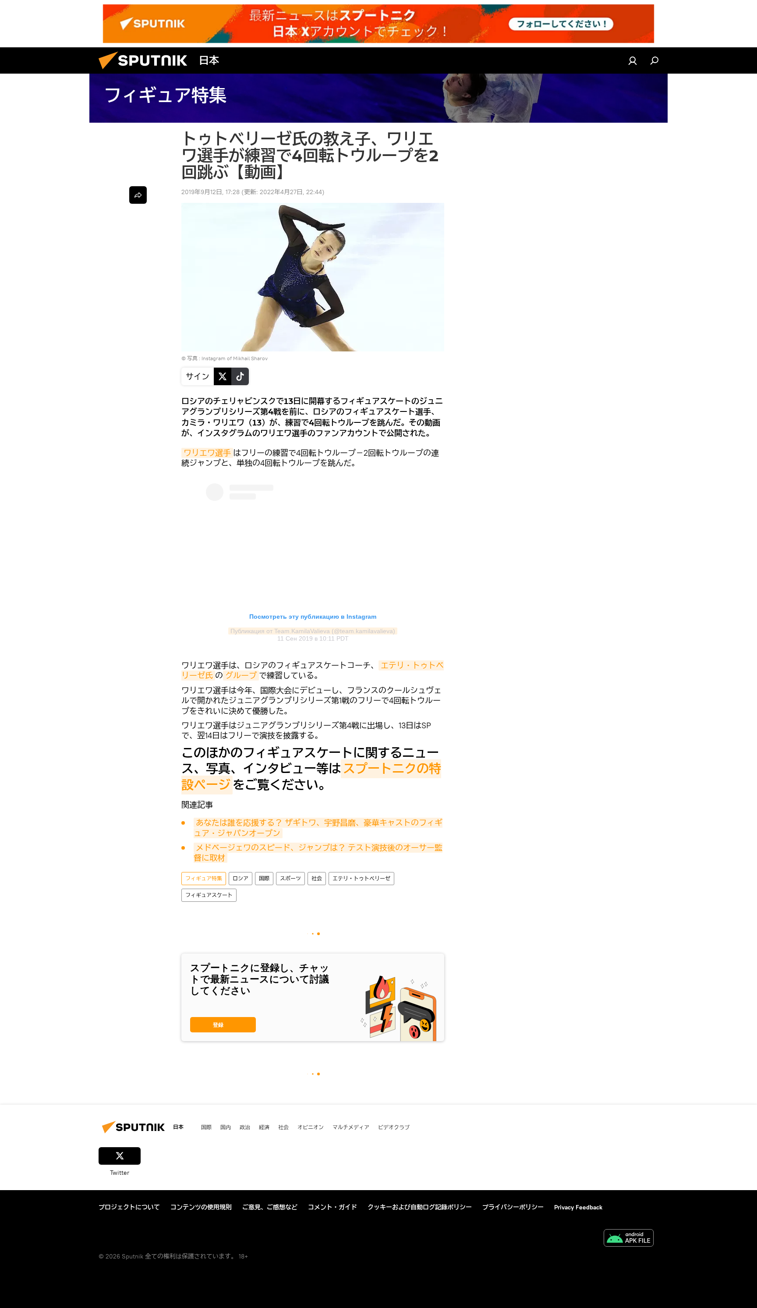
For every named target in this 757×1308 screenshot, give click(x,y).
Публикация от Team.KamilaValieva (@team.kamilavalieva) (312, 631)
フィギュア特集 (203, 878)
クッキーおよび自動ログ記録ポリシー (420, 1207)
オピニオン (310, 1127)
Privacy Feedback (578, 1207)
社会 (316, 878)
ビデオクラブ (394, 1127)
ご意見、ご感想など (269, 1207)
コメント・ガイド (332, 1207)
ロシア (240, 878)
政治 (245, 1127)
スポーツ (290, 878)
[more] (138, 195)
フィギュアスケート (209, 895)
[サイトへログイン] (632, 60)
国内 (225, 1127)
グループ (241, 675)
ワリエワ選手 (207, 453)
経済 (264, 1127)
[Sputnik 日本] (146, 71)
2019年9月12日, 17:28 (210, 192)
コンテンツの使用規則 (201, 1207)
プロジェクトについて (129, 1207)
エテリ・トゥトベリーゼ (361, 878)
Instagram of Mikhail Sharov (235, 358)
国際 (264, 878)
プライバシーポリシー (513, 1207)
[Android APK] (628, 1239)
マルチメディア (351, 1127)
